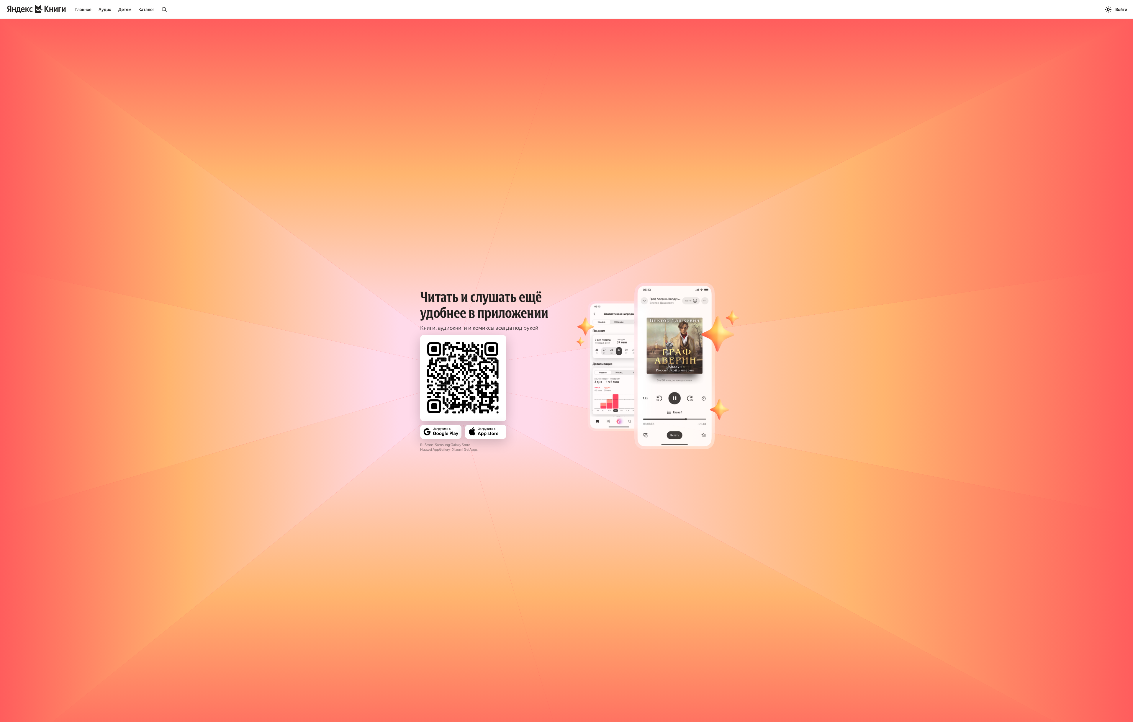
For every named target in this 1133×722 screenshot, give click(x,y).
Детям (124, 9)
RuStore (426, 445)
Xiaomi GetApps (465, 449)
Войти (1121, 9)
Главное (83, 9)
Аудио (105, 9)
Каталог (146, 9)
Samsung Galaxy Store (452, 445)
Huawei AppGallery (435, 449)
